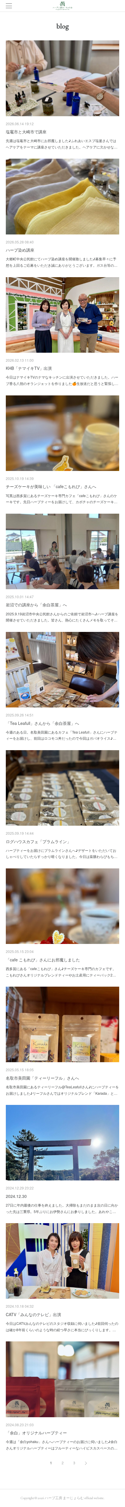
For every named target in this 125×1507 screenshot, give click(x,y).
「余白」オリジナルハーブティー (36, 1433)
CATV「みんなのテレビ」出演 (33, 1314)
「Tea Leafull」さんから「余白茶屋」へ (42, 723)
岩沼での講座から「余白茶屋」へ (36, 605)
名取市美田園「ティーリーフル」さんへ (42, 1078)
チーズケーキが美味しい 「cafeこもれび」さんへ (51, 486)
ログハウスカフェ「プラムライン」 (38, 841)
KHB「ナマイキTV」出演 (29, 368)
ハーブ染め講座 (20, 250)
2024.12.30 (16, 1196)
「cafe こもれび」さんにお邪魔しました (43, 960)
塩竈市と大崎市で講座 (26, 132)
